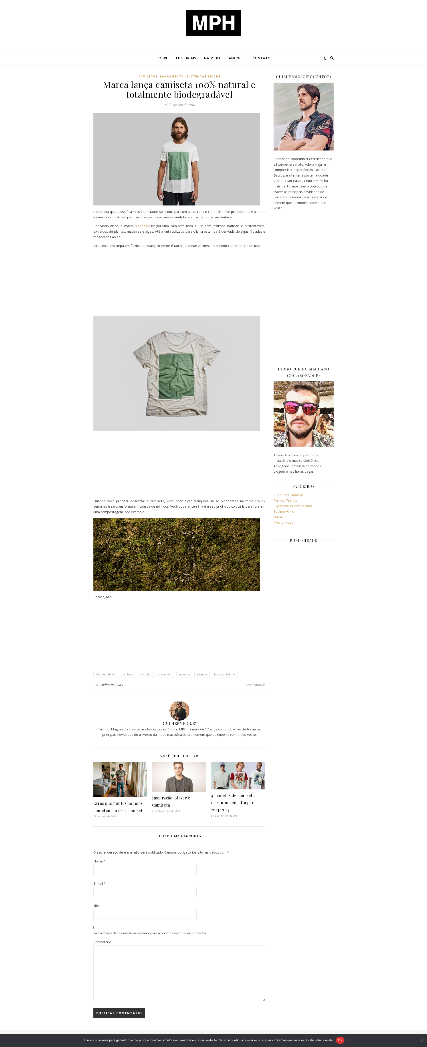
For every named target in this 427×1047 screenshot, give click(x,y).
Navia (278, 516)
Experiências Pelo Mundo (293, 506)
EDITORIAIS (186, 58)
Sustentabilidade (203, 76)
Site (96, 905)
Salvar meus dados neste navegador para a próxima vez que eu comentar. (150, 933)
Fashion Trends (285, 500)
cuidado (145, 674)
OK (340, 1040)
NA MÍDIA (212, 58)
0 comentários (255, 685)
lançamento (172, 76)
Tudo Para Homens (289, 495)
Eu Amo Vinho (284, 511)
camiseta (127, 674)
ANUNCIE (237, 58)
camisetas (147, 76)
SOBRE (162, 58)
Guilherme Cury (111, 685)
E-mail (99, 883)
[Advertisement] (179, 283)
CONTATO (262, 58)
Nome (99, 861)
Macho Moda (283, 522)
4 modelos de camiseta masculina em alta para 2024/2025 (233, 802)
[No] (421, 1040)
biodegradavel (105, 674)
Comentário (102, 942)
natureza (184, 674)
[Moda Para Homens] (213, 23)
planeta (202, 674)
